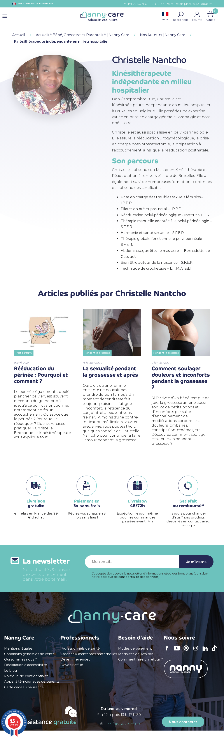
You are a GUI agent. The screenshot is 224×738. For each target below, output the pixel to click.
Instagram (197, 651)
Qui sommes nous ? (20, 659)
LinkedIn (206, 651)
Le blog (10, 671)
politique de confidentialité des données (129, 576)
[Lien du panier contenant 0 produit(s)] (210, 14)
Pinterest (187, 651)
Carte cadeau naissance (24, 687)
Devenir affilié (71, 665)
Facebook (168, 651)
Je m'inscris (196, 561)
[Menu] (5, 16)
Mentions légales (18, 648)
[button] (181, 14)
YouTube (177, 651)
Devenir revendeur (76, 659)
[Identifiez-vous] (197, 14)
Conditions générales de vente (29, 654)
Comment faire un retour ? (140, 659)
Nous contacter (183, 722)
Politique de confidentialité (26, 676)
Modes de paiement (135, 648)
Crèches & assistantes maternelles (88, 654)
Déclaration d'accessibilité (25, 665)
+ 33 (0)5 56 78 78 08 (122, 724)
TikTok (215, 651)
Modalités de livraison (135, 654)
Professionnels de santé (80, 648)
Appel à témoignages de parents (31, 682)
